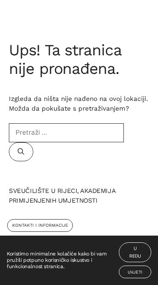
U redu (135, 252)
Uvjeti (135, 272)
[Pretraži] (21, 151)
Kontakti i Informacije (40, 225)
